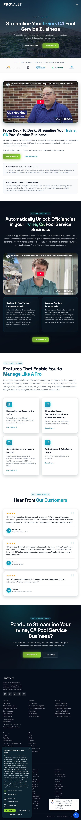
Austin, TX (58, 784)
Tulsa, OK (57, 779)
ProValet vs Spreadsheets (63, 708)
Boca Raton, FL (33, 779)
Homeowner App (8, 719)
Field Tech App (8, 714)
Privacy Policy (24, 787)
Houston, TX (58, 796)
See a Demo (10, 427)
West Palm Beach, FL (35, 796)
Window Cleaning (34, 716)
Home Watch (33, 711)
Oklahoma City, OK (60, 776)
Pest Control (33, 714)
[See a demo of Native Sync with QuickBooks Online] (60, 455)
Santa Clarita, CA (34, 776)
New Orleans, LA (34, 803)
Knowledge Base (8, 746)
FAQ (30, 735)
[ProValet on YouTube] (15, 694)
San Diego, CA (33, 772)
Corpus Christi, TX (60, 786)
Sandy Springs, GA (34, 798)
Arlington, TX (58, 781)
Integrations (7, 721)
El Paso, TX (58, 791)
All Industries (33, 703)
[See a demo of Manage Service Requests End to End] (21, 415)
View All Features (31, 156)
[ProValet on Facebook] (19, 694)
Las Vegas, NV (59, 769)
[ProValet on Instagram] (24, 694)
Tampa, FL (32, 794)
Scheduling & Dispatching (11, 727)
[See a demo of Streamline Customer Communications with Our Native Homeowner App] (60, 415)
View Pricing (50, 655)
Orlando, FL (32, 791)
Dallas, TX (58, 789)
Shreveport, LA (33, 806)
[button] (17, 815)
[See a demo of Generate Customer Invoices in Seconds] (21, 455)
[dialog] (17, 782)
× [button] (29, 749)
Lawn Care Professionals (37, 708)
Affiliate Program (34, 751)
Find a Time (32, 746)
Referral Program (34, 748)
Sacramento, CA (34, 769)
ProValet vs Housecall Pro (63, 716)
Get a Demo (32, 743)
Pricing (31, 738)
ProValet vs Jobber (61, 706)
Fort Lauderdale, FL (34, 781)
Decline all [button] (23, 810)
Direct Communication (10, 708)
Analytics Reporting (9, 706)
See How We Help (31, 46)
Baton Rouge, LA (34, 801)
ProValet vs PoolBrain (61, 711)
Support (31, 740)
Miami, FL (31, 789)
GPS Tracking (7, 716)
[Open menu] (77, 4)
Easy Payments (8, 711)
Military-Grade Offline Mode (12, 724)
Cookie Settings (15, 787)
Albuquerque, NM (60, 774)
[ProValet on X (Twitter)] (10, 694)
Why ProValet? (7, 740)
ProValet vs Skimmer (61, 703)
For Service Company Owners (12, 743)
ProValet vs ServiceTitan (62, 714)
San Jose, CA (33, 774)
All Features (6, 703)
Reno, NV (57, 772)
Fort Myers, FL (33, 784)
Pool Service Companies (37, 706)
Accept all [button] (10, 810)
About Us (6, 738)
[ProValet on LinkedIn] (5, 694)
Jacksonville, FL (33, 786)
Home (35, 17)
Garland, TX (58, 794)
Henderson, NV (33, 808)
